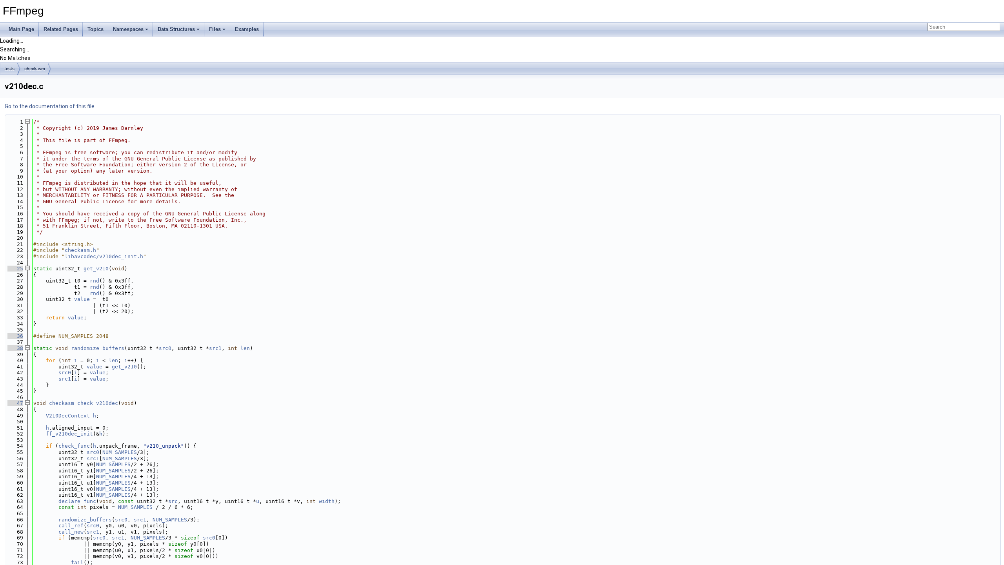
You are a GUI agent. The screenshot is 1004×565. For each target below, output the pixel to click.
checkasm (34, 68)
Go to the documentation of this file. (50, 106)
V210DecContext (68, 416)
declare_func (77, 501)
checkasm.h (80, 250)
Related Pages (61, 29)
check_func (74, 446)
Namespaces (128, 29)
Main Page (21, 29)
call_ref (71, 526)
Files (215, 29)
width (327, 501)
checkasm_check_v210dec (83, 403)
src (173, 501)
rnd (94, 281)
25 (15, 269)
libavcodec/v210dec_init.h (104, 256)
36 (15, 336)
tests (9, 68)
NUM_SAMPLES (119, 452)
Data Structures (176, 29)
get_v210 (96, 269)
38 (15, 348)
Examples (247, 29)
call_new (71, 532)
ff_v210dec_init (69, 434)
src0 (165, 348)
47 (15, 403)
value (82, 299)
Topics (95, 29)
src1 (215, 348)
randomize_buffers (97, 348)
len (245, 348)
